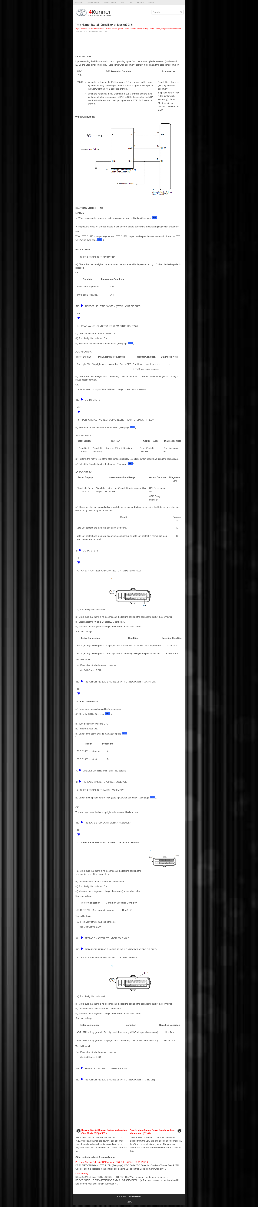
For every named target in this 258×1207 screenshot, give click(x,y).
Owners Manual (93, 2)
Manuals (78, 2)
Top (130, 2)
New (123, 2)
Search (151, 2)
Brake (102, 29)
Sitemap (140, 2)
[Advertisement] (129, 45)
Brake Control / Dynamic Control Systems (121, 29)
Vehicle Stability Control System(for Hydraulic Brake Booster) (159, 29)
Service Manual (110, 2)
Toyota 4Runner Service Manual (87, 29)
